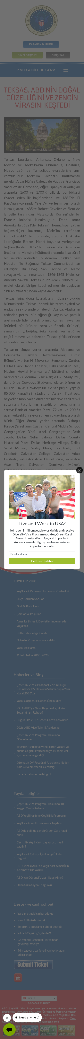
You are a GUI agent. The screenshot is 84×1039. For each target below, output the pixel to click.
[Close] (79, 470)
